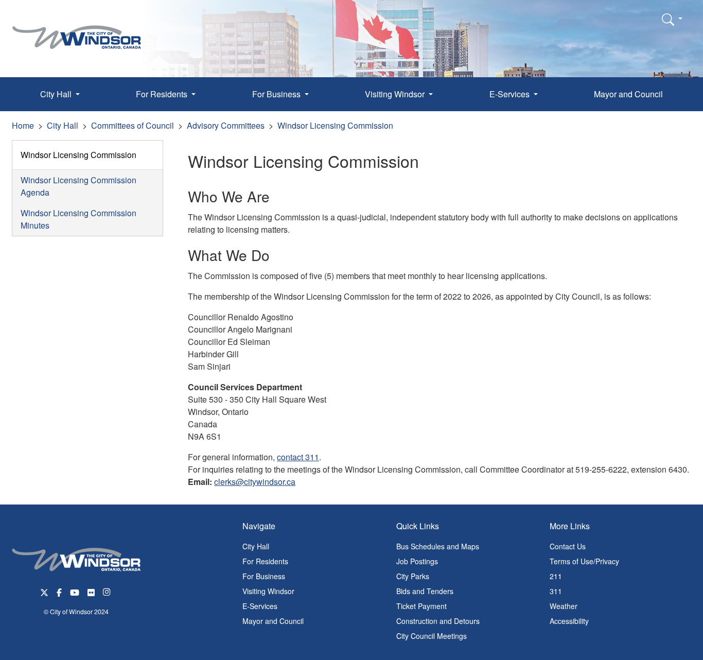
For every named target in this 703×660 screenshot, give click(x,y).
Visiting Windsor (268, 591)
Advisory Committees (226, 125)
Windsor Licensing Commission (335, 125)
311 (556, 591)
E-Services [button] (510, 94)
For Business (263, 576)
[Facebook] (59, 591)
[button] (672, 19)
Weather (563, 606)
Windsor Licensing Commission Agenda (78, 186)
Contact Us (568, 546)
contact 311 (298, 457)
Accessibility (569, 621)
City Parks (412, 576)
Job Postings (417, 561)
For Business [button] (277, 94)
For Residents (265, 561)
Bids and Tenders (424, 591)
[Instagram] (107, 591)
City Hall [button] (57, 94)
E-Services (259, 606)
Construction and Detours (438, 621)
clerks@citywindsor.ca (254, 482)
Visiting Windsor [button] (396, 94)
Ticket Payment (421, 606)
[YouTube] (74, 591)
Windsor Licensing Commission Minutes (78, 219)
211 (556, 576)
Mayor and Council (628, 94)
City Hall (62, 125)
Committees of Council (132, 125)
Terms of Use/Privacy (584, 561)
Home (23, 125)
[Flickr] (91, 591)
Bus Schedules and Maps (437, 546)
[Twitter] (44, 591)
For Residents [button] (162, 94)
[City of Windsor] (76, 30)
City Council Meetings (431, 636)
